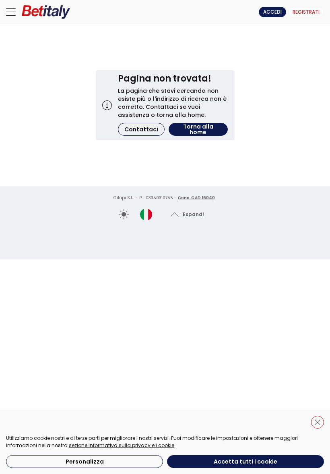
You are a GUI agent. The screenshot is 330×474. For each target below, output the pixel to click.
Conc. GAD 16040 (196, 198)
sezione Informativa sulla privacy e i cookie (121, 445)
